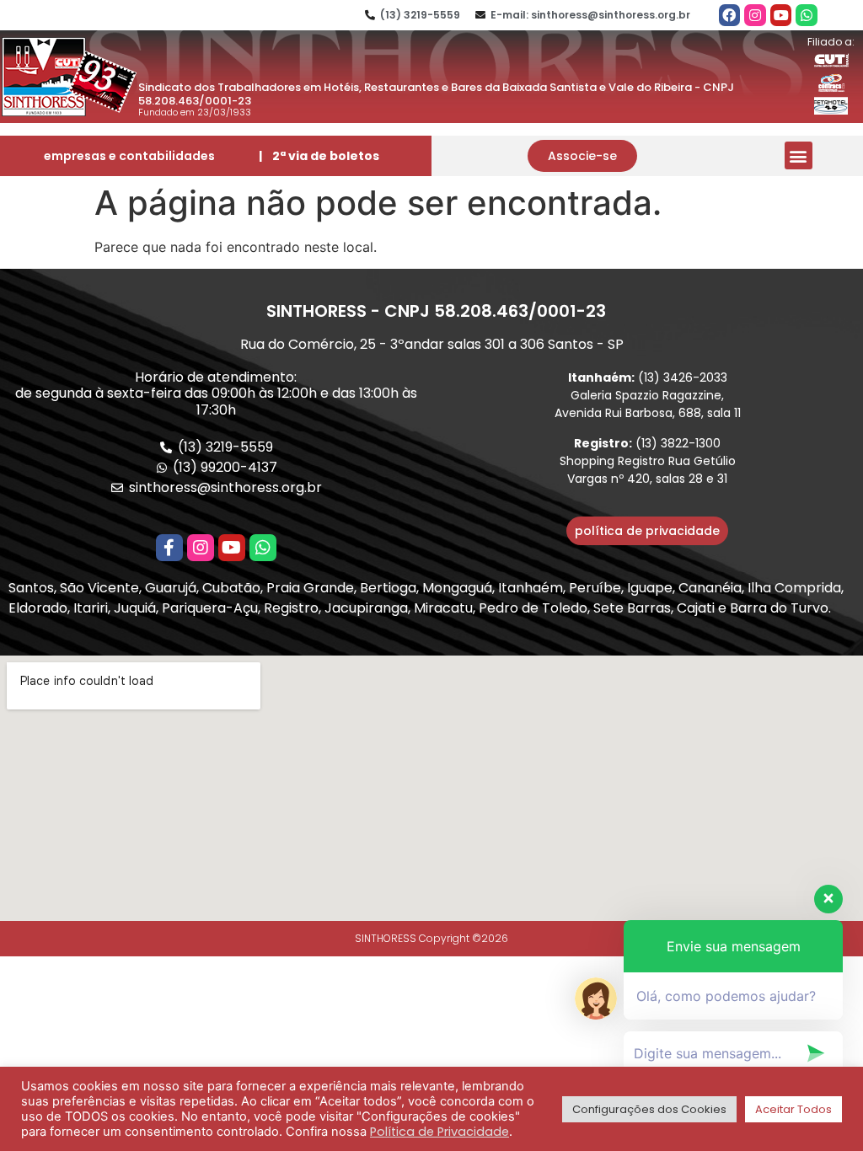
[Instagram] (755, 15)
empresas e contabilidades (129, 155)
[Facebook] (730, 15)
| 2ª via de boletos (319, 155)
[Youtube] (781, 15)
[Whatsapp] (806, 15)
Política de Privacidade (439, 1131)
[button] (582, 156)
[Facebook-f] (169, 547)
